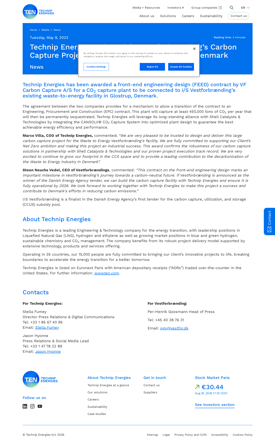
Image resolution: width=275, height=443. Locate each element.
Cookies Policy (243, 434)
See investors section (215, 404)
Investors (174, 7)
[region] (139, 60)
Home (33, 29)
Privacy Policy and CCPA (190, 434)
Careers (188, 16)
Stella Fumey (47, 327)
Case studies (97, 414)
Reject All (152, 66)
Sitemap (152, 434)
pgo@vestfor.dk (174, 328)
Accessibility (219, 434)
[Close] (194, 49)
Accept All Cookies (181, 66)
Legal (166, 434)
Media (45, 29)
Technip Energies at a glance (108, 385)
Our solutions (97, 392)
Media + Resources (146, 7)
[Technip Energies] (38, 11)
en (243, 7)
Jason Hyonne (48, 351)
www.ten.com (106, 273)
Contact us (239, 16)
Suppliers (150, 392)
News (57, 29)
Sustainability (97, 407)
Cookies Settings (96, 66)
